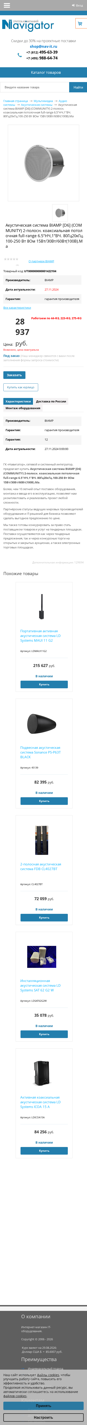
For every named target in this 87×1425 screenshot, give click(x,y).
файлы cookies (48, 1375)
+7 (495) (42, 58)
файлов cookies (15, 1396)
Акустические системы (36, 105)
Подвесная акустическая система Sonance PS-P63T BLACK (40, 752)
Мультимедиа (43, 101)
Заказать (14, 375)
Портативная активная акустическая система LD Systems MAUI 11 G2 (40, 636)
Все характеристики (17, 308)
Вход (79, 5)
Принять (43, 1406)
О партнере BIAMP (41, 261)
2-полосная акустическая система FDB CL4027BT (40, 866)
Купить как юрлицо (20, 387)
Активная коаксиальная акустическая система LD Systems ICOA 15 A (40, 1102)
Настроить (43, 1417)
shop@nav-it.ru (43, 46)
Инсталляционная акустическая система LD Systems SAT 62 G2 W (40, 985)
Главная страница (15, 101)
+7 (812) (42, 52)
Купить (44, 684)
